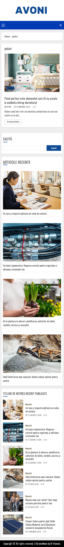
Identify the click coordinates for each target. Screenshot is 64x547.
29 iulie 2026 (33, 484)
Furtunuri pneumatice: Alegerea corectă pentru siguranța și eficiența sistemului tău (42, 433)
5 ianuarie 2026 (34, 532)
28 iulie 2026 (33, 507)
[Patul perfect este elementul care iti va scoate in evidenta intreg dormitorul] (32, 73)
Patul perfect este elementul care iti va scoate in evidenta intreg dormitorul (30, 100)
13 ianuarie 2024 (23, 107)
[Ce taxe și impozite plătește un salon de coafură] (13, 410)
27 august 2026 (35, 415)
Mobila (10, 88)
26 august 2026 (35, 463)
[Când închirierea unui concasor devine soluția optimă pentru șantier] (13, 478)
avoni (9, 107)
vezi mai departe (13, 121)
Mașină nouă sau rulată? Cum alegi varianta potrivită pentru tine (41, 501)
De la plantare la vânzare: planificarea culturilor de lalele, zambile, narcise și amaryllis (42, 456)
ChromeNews (41, 543)
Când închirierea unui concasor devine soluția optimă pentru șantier (42, 478)
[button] (3, 25)
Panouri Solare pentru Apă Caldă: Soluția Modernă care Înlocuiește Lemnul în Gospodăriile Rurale (40, 524)
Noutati (28, 404)
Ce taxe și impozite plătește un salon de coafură (25, 213)
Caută (7, 138)
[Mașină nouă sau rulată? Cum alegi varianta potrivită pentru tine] (13, 501)
